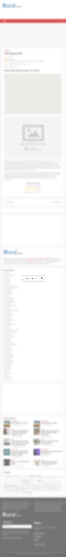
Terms (43, 280)
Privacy (41, 280)
